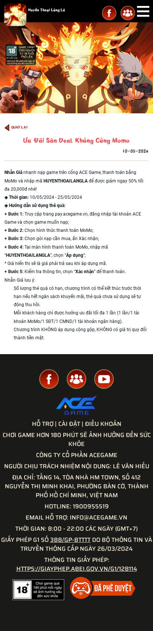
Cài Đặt (69, 423)
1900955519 (91, 506)
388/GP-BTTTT (70, 539)
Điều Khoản (103, 423)
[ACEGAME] (76, 405)
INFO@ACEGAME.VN (98, 517)
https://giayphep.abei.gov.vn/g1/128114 (76, 568)
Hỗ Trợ (42, 423)
